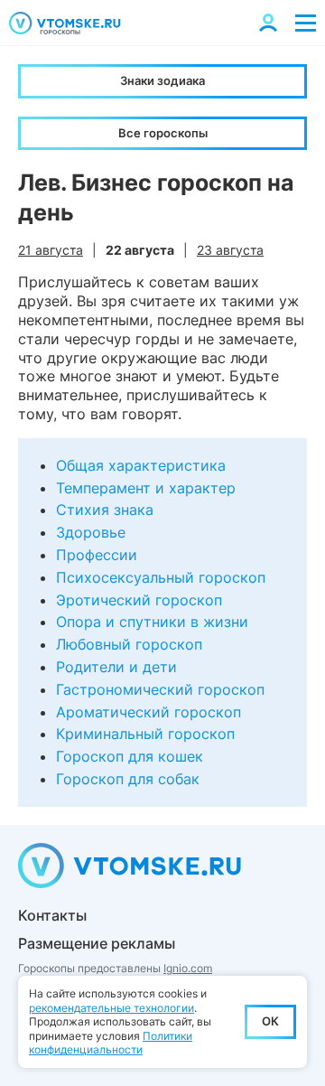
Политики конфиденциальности (110, 1043)
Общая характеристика (141, 465)
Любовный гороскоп (129, 644)
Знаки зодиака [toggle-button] (162, 80)
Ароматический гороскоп (148, 712)
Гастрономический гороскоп (160, 689)
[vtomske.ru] (65, 23)
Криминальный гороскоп (145, 734)
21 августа (50, 249)
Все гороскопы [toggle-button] (163, 133)
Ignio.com (187, 968)
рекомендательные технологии (111, 1008)
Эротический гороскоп (139, 600)
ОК (270, 1021)
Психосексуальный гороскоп (160, 577)
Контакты (52, 915)
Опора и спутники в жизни (152, 622)
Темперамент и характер (146, 488)
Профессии (96, 555)
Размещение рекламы (96, 943)
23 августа (230, 249)
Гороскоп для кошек (129, 756)
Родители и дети (116, 667)
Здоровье (90, 532)
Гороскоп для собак (128, 779)
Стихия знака (104, 510)
